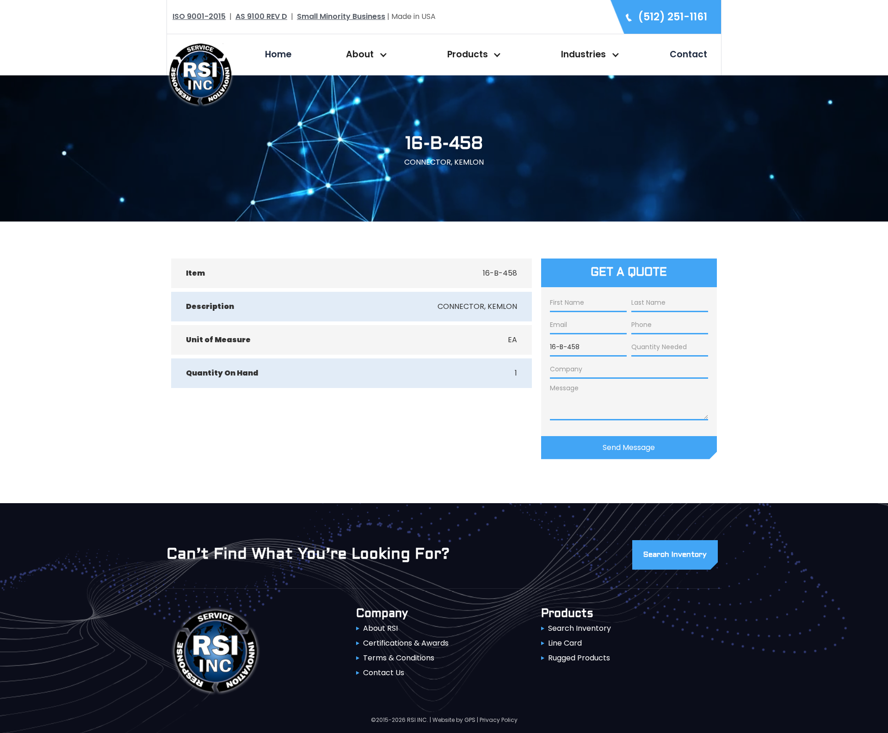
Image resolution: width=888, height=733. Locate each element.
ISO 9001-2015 (199, 16)
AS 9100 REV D (261, 16)
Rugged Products (579, 658)
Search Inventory (579, 628)
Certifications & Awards (406, 643)
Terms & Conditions (398, 658)
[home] (200, 73)
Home (278, 54)
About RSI (380, 628)
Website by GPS (453, 720)
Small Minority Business (341, 16)
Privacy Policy (499, 720)
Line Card (565, 643)
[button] (364, 55)
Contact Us (383, 672)
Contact (688, 54)
